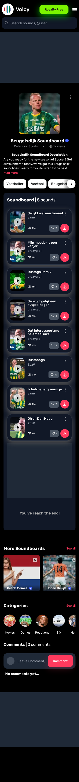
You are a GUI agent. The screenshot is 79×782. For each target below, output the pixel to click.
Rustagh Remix (39, 272)
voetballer (14, 184)
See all (70, 548)
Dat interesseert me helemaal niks (43, 332)
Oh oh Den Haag (40, 418)
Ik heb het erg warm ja (45, 389)
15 (56, 374)
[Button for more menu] (65, 213)
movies (10, 632)
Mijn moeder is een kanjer (42, 244)
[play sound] (18, 222)
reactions (42, 632)
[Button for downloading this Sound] (64, 228)
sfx (58, 632)
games (26, 632)
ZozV (31, 218)
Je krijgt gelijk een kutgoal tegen (42, 302)
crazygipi (34, 251)
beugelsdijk (61, 184)
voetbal (37, 184)
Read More (11, 173)
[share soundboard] (71, 97)
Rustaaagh (36, 360)
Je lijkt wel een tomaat (45, 213)
